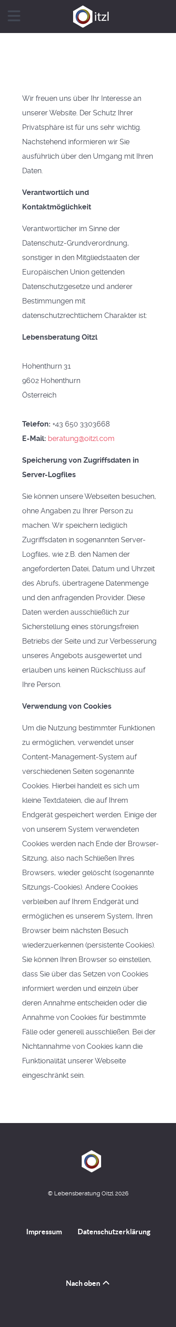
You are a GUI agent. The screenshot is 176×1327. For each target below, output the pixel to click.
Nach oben (84, 1283)
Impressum (44, 1231)
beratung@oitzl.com (81, 438)
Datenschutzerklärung (114, 1231)
